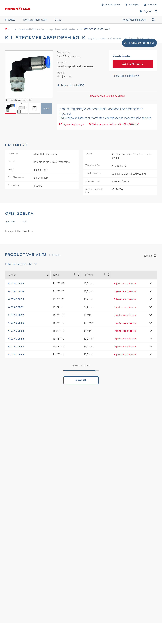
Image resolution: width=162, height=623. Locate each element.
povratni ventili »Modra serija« (31, 29)
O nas (58, 19)
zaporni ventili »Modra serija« (62, 29)
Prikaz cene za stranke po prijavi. (107, 95)
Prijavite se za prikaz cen (125, 283)
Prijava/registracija (73, 124)
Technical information (35, 19)
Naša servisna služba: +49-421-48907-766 (115, 124)
